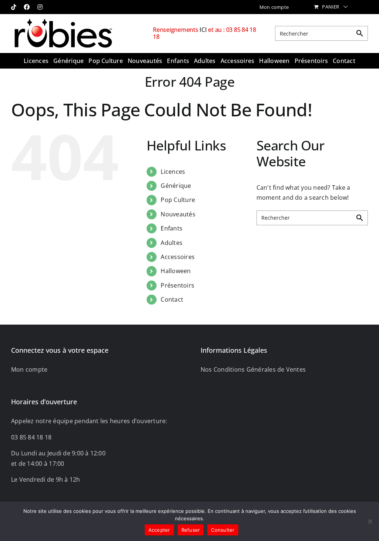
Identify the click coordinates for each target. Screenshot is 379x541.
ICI (203, 30)
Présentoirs (177, 285)
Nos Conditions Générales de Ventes (253, 369)
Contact (172, 299)
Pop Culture (178, 200)
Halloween (176, 271)
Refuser (190, 530)
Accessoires (178, 257)
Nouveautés (178, 214)
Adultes (171, 243)
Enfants (171, 228)
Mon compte (29, 369)
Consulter (222, 530)
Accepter (159, 530)
